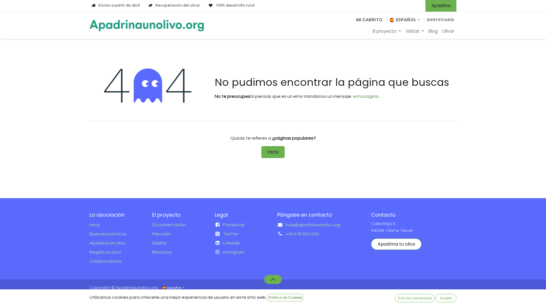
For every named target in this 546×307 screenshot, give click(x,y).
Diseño (159, 243)
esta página (366, 96)
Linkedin (231, 243)
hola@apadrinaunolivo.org (313, 225)
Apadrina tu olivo (396, 244)
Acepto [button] (446, 298)
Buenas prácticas (108, 234)
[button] (273, 279)
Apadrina (440, 6)
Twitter (230, 234)
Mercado (161, 234)
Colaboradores (105, 261)
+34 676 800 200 (302, 234)
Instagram (233, 252)
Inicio (273, 152)
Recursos (162, 252)
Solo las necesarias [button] (415, 298)
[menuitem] (386, 31)
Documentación (169, 225)
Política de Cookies (285, 297)
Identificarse (440, 19)
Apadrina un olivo (107, 243)
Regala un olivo (105, 252)
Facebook (234, 225)
